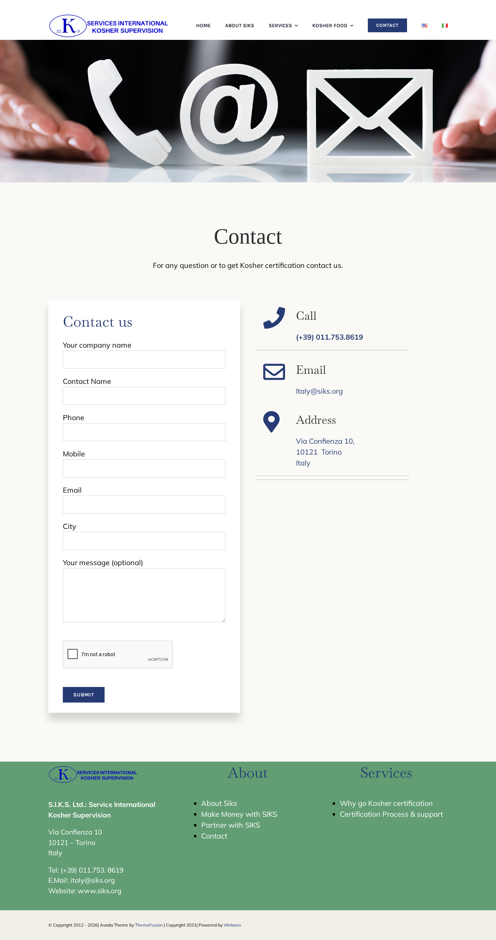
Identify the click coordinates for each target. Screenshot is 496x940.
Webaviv (232, 925)
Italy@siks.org (319, 391)
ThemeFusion (149, 925)
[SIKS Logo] (109, 14)
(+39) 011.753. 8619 (92, 870)
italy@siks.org (92, 880)
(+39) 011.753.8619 (329, 336)
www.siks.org (99, 890)
